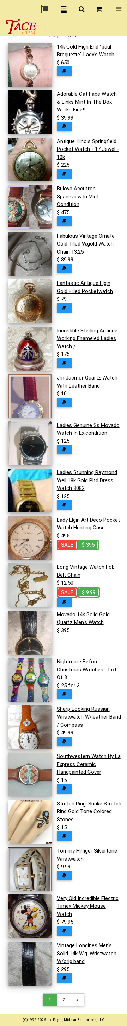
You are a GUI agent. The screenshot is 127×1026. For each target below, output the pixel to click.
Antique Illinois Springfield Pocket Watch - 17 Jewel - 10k (88, 149)
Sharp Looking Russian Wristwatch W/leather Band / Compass (89, 717)
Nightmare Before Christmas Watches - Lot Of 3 (86, 669)
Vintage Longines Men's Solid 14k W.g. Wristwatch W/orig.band (86, 953)
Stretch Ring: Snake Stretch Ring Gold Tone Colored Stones (89, 812)
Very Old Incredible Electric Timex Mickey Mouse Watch (88, 906)
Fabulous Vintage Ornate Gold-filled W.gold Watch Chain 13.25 (86, 244)
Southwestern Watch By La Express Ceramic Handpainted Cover (89, 764)
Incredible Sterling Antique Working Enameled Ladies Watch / (87, 338)
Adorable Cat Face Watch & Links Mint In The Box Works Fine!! (87, 102)
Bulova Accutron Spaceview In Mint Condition (78, 196)
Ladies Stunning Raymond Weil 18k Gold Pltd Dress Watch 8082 (87, 480)
